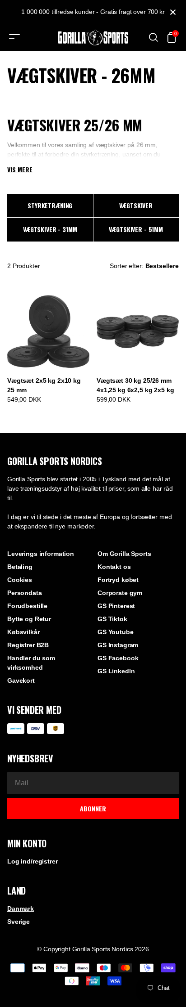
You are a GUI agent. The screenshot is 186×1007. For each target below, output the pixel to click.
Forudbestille (27, 605)
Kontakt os (114, 566)
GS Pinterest (116, 605)
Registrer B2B (28, 645)
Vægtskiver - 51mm (136, 229)
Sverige (18, 921)
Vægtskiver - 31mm (50, 229)
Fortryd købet (118, 579)
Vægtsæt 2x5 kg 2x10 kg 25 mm (44, 385)
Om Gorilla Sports (124, 553)
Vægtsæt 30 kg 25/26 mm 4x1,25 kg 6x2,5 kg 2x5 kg (135, 385)
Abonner (93, 808)
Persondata (24, 592)
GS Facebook (118, 658)
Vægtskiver (136, 205)
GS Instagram (118, 645)
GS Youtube (116, 632)
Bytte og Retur (29, 618)
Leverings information (40, 553)
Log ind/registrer (32, 861)
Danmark (20, 908)
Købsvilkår (23, 632)
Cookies (19, 579)
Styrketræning (50, 205)
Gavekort (21, 680)
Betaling (20, 566)
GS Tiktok (112, 618)
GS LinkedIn (116, 671)
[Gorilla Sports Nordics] (93, 37)
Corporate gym (120, 592)
